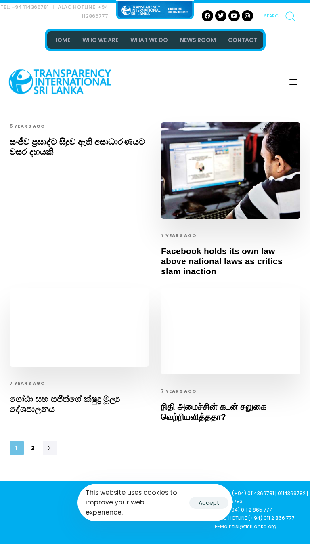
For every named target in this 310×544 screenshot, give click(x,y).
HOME (61, 40)
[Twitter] (220, 15)
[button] (279, 16)
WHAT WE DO (149, 40)
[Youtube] (234, 15)
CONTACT (242, 40)
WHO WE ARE (100, 40)
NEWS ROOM (198, 40)
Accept (209, 503)
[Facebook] (207, 15)
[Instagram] (247, 15)
